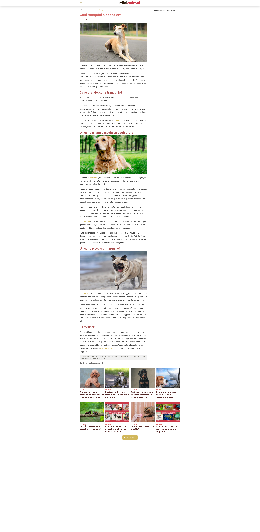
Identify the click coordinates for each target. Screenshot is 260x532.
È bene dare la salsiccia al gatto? (142, 427)
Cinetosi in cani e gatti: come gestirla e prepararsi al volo (167, 395)
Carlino (84, 293)
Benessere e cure (91, 10)
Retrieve (94, 178)
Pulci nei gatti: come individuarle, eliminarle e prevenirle (117, 395)
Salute (82, 10)
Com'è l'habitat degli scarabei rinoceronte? (91, 427)
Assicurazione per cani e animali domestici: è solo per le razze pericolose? (142, 395)
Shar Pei (86, 221)
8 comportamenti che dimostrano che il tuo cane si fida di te (115, 429)
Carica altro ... (130, 437)
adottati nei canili (107, 348)
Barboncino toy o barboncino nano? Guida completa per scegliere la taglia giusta (92, 395)
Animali (82, 390)
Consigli (101, 10)
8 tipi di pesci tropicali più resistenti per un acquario (167, 429)
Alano (118, 120)
